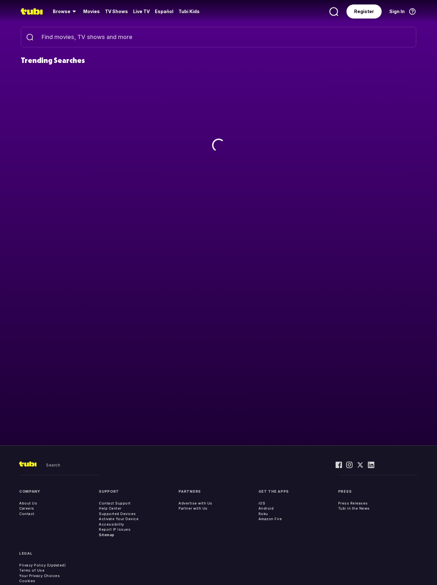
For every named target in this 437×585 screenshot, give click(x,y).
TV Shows (116, 11)
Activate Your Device (119, 519)
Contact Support (115, 503)
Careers (26, 508)
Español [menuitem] (164, 11)
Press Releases (353, 503)
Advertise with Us (195, 503)
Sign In (397, 11)
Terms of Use (31, 570)
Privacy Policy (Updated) (42, 565)
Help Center (110, 508)
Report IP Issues (115, 529)
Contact (27, 514)
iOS (262, 503)
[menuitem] (65, 11)
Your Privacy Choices (39, 575)
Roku (263, 514)
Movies (91, 11)
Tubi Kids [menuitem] (189, 11)
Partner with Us (193, 508)
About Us (28, 503)
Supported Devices (117, 514)
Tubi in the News (354, 508)
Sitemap (107, 535)
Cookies (27, 581)
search (53, 465)
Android (266, 508)
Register (364, 11)
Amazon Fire (270, 519)
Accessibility (111, 524)
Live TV (141, 11)
